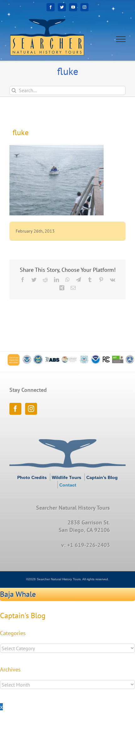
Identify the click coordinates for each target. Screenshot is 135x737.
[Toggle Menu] (121, 39)
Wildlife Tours (66, 477)
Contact (67, 484)
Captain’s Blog (102, 477)
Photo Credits (32, 477)
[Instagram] (31, 409)
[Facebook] (15, 409)
